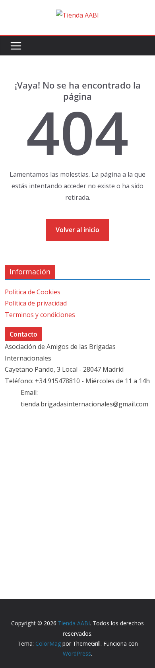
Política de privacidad (36, 303)
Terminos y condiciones (40, 314)
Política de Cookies (32, 292)
